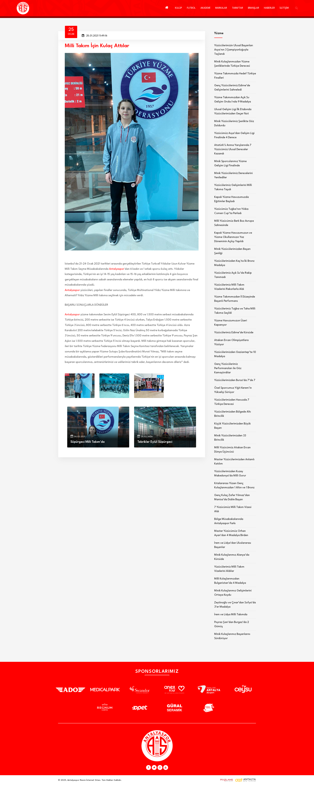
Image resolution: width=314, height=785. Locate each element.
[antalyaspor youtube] (165, 767)
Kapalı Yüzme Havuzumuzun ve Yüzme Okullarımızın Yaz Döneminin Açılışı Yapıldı (233, 237)
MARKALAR (221, 8)
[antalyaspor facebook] (148, 767)
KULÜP (178, 8)
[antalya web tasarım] (226, 780)
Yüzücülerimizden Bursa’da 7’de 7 (234, 380)
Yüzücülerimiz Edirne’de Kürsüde (233, 332)
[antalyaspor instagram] (159, 767)
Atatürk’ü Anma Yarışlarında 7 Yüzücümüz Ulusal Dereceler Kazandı (232, 149)
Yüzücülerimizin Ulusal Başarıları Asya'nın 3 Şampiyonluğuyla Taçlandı (233, 49)
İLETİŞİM (284, 8)
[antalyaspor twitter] (154, 767)
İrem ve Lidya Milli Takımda (230, 614)
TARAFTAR (237, 8)
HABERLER (269, 8)
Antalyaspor (116, 269)
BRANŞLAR (253, 8)
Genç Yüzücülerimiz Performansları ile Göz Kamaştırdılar (227, 368)
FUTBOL (191, 8)
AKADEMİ (205, 8)
